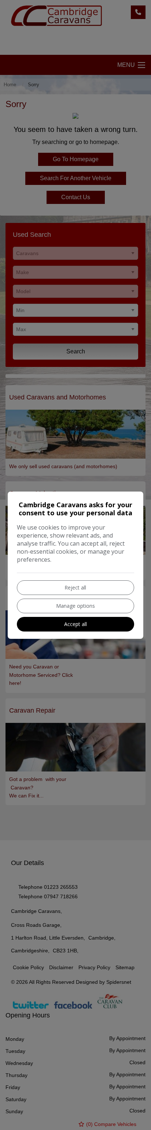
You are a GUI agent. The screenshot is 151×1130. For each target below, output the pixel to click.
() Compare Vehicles (110, 1124)
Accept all (75, 624)
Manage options (75, 605)
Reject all (75, 587)
